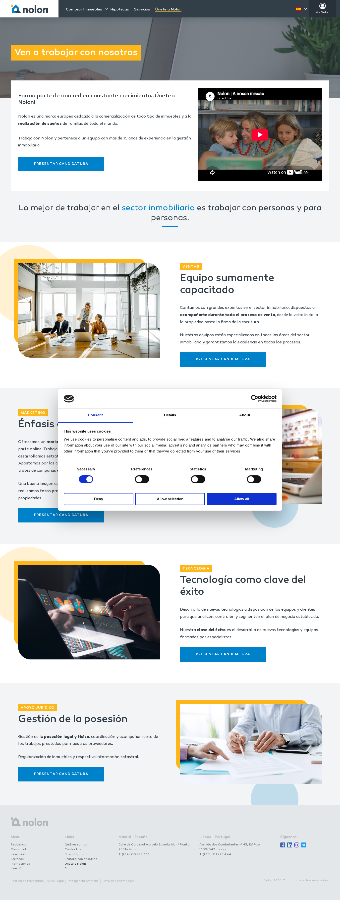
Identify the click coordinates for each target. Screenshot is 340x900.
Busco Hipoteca (76, 854)
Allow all (241, 499)
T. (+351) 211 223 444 (215, 854)
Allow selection (170, 499)
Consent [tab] (95, 415)
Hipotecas (119, 9)
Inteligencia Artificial (83, 881)
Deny (98, 499)
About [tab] (244, 415)
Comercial (18, 849)
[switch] (142, 479)
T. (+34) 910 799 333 (133, 854)
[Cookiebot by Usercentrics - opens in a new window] (255, 398)
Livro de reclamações (118, 881)
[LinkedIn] (289, 845)
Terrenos (17, 859)
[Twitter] (303, 845)
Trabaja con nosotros (81, 859)
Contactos (73, 849)
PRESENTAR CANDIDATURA (61, 164)
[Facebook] (282, 845)
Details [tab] (170, 415)
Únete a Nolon (168, 9)
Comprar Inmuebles (84, 9)
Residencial (19, 844)
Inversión (17, 868)
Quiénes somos (76, 844)
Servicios (142, 9)
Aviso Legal (55, 881)
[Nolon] (29, 8)
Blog (68, 868)
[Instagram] (296, 845)
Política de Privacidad (27, 881)
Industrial (18, 854)
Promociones (20, 863)
